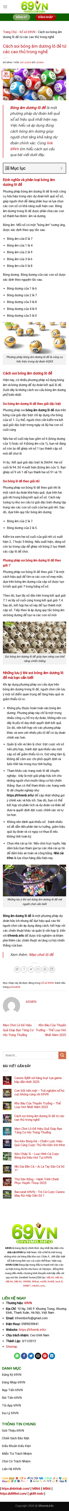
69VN (28, 1303)
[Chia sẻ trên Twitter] (31, 969)
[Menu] (5, 6)
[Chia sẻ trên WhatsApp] (17, 969)
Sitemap (11, 1346)
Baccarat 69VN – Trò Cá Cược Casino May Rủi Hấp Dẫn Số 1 (39, 1193)
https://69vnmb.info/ (32, 1330)
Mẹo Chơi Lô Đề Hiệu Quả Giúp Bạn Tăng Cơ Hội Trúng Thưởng (18, 1030)
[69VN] (34, 6)
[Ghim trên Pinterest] (45, 969)
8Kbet (35, 1281)
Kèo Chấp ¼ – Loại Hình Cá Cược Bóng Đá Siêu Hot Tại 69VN (36, 1155)
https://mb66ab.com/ (16, 1488)
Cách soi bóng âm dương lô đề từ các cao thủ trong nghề (39, 1118)
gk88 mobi (36, 1493)
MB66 (36, 1488)
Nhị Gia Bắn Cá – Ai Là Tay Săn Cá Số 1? (39, 1168)
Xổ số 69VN (27, 32)
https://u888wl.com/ (13, 1493)
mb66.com (38, 1285)
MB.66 (50, 1277)
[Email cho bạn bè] (38, 969)
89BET (27, 1285)
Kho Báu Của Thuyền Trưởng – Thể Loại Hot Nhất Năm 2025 (51, 1030)
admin (40, 62)
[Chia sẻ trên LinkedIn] (52, 969)
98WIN (27, 1281)
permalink (14, 986)
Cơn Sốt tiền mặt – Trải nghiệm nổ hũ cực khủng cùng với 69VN (39, 1092)
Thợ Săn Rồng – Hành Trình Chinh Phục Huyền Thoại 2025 (36, 1181)
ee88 (43, 1281)
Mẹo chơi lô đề (41, 954)
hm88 (51, 1281)
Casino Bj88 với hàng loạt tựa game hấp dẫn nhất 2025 (38, 1079)
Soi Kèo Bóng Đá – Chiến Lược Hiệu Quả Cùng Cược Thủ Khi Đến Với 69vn (39, 1143)
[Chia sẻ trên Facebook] (24, 969)
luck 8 (59, 1281)
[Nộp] (62, 1055)
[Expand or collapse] (61, 168)
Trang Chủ (10, 32)
